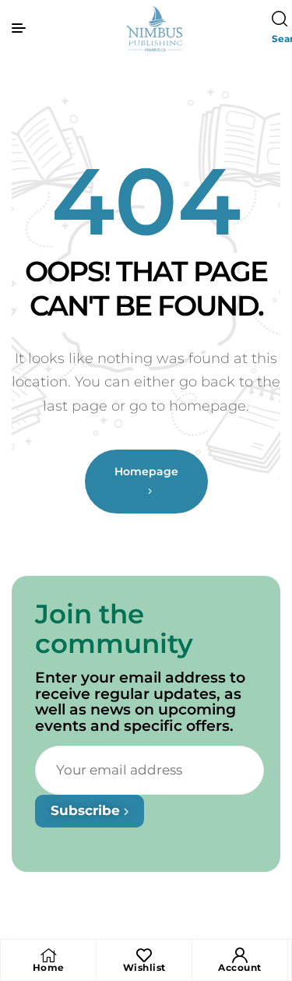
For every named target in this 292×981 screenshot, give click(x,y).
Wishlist (144, 967)
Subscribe (87, 810)
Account (240, 967)
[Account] (240, 955)
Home (49, 967)
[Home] (48, 955)
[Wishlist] (144, 955)
